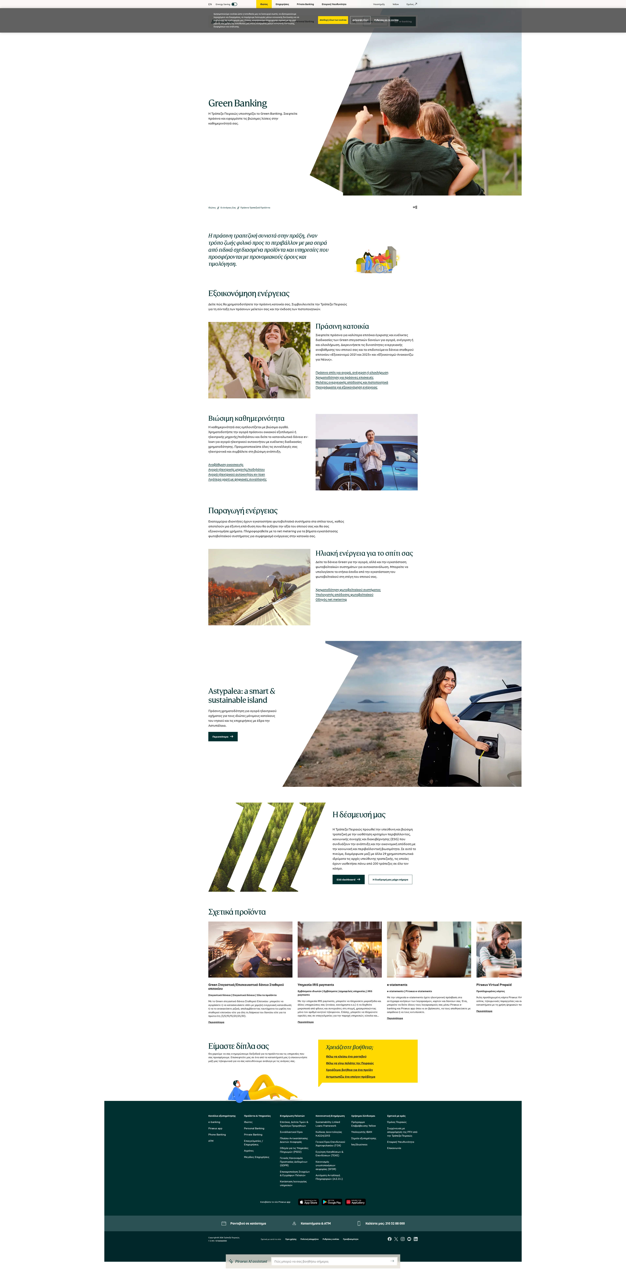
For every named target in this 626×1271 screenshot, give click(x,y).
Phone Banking (217, 1134)
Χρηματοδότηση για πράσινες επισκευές (344, 377)
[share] (415, 207)
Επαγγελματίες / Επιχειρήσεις (253, 1142)
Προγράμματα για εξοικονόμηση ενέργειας (346, 387)
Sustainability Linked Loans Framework (328, 1123)
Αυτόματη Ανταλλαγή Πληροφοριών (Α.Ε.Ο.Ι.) (329, 1177)
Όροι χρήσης (291, 1239)
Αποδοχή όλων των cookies (333, 19)
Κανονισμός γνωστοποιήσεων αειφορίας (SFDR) (326, 1165)
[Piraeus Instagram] (403, 1239)
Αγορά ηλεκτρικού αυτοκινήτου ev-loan (236, 474)
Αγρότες (249, 1150)
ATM (210, 1141)
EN (210, 4)
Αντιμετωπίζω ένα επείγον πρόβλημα (350, 1077)
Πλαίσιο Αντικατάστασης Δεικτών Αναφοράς (294, 1140)
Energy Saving (223, 4)
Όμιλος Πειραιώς (397, 1122)
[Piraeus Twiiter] (396, 1239)
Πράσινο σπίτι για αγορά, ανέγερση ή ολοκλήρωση (352, 372)
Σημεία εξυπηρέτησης (363, 1138)
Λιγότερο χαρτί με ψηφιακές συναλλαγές (237, 479)
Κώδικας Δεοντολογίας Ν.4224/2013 (329, 1133)
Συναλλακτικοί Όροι (291, 1132)
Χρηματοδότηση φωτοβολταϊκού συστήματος (348, 589)
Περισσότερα (220, 736)
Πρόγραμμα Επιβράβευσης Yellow (363, 1123)
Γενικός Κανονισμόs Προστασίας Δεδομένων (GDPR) (293, 1161)
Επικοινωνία (394, 1148)
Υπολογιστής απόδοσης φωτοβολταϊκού (344, 594)
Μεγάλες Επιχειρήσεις (256, 1157)
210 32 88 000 (395, 1223)
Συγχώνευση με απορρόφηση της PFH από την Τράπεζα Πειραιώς (402, 1131)
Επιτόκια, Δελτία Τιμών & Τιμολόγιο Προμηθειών (294, 1123)
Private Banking (253, 1134)
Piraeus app (215, 1128)
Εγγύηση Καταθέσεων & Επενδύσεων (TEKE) (329, 1153)
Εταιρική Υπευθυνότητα (400, 1142)
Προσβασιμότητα (350, 1239)
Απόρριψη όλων (360, 19)
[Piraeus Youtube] (409, 1239)
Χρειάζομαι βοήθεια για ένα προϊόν (349, 1070)
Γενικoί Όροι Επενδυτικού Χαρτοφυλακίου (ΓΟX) (330, 1143)
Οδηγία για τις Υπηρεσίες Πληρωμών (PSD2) (294, 1149)
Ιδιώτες (212, 207)
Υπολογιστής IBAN (361, 1132)
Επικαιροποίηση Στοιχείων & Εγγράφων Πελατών (295, 1173)
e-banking (214, 1122)
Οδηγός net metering (331, 599)
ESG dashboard (346, 879)
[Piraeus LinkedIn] (416, 1239)
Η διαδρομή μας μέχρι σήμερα (390, 879)
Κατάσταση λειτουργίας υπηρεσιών (293, 1183)
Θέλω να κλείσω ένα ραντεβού (346, 1056)
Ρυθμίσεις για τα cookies (386, 19)
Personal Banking (254, 1128)
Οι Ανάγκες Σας (228, 207)
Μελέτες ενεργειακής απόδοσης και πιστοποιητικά (352, 382)
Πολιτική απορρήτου (309, 1239)
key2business (359, 1144)
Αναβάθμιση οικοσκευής (225, 464)
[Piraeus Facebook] (390, 1239)
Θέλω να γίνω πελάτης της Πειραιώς (350, 1063)
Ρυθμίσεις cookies (331, 1239)
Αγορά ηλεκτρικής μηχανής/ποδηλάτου (236, 469)
